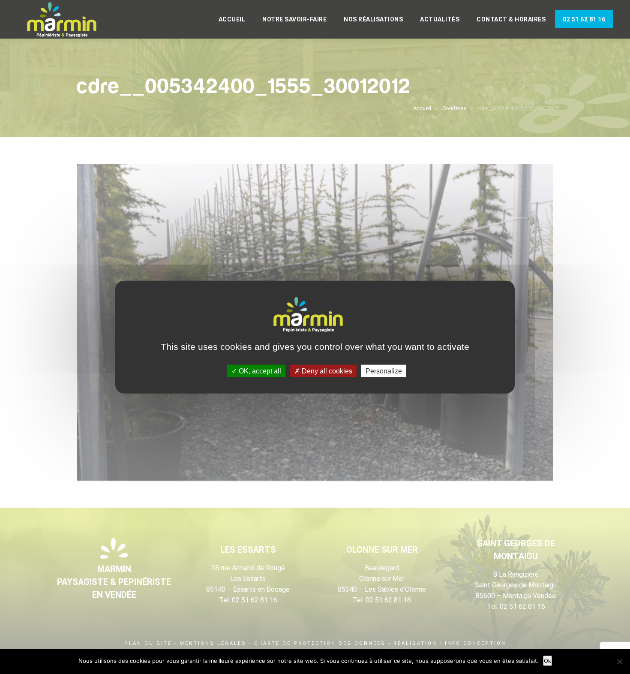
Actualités (439, 19)
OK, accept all (259, 370)
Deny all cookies (326, 370)
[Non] (619, 661)
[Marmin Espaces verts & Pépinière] (68, 20)
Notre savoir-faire (294, 19)
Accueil (232, 19)
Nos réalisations (373, 19)
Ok (547, 660)
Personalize (384, 370)
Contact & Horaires (511, 19)
